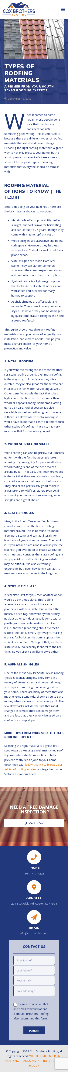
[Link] (19, 11)
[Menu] (63, 9)
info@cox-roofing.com (34, 933)
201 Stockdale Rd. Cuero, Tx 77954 (34, 903)
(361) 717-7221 (34, 873)
